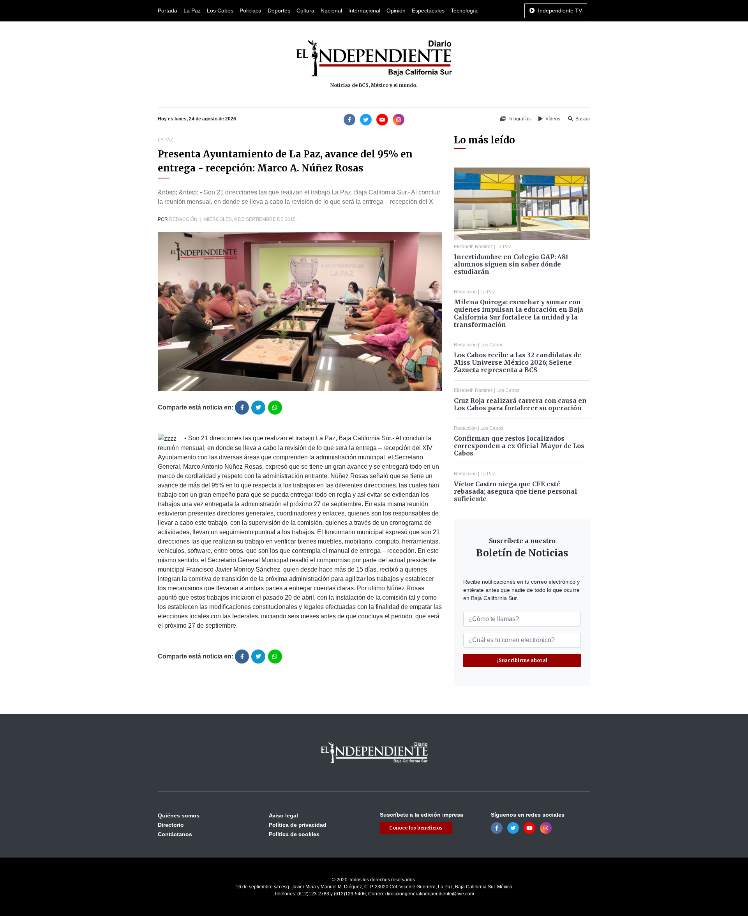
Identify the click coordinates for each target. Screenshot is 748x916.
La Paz (192, 10)
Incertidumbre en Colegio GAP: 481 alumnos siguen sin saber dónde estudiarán (511, 264)
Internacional (364, 10)
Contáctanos (175, 834)
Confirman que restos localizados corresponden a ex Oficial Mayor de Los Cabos (519, 445)
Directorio (171, 825)
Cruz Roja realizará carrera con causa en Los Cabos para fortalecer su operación (520, 404)
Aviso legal (283, 815)
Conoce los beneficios (416, 828)
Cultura (305, 10)
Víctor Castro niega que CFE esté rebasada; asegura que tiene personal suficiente (515, 491)
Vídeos (552, 119)
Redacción (183, 219)
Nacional (331, 10)
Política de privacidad (297, 825)
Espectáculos (428, 10)
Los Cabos (220, 10)
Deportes (279, 10)
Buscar (582, 119)
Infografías (519, 119)
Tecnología (464, 10)
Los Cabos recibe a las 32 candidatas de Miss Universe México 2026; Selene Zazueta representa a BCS (517, 362)
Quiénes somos (178, 815)
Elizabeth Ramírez (473, 246)
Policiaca (250, 10)
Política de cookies (294, 834)
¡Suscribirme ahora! (522, 660)
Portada (167, 10)
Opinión (396, 10)
